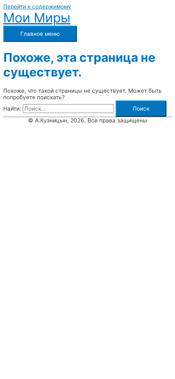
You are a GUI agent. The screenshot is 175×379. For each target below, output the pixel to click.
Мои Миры (36, 18)
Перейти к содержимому (37, 6)
